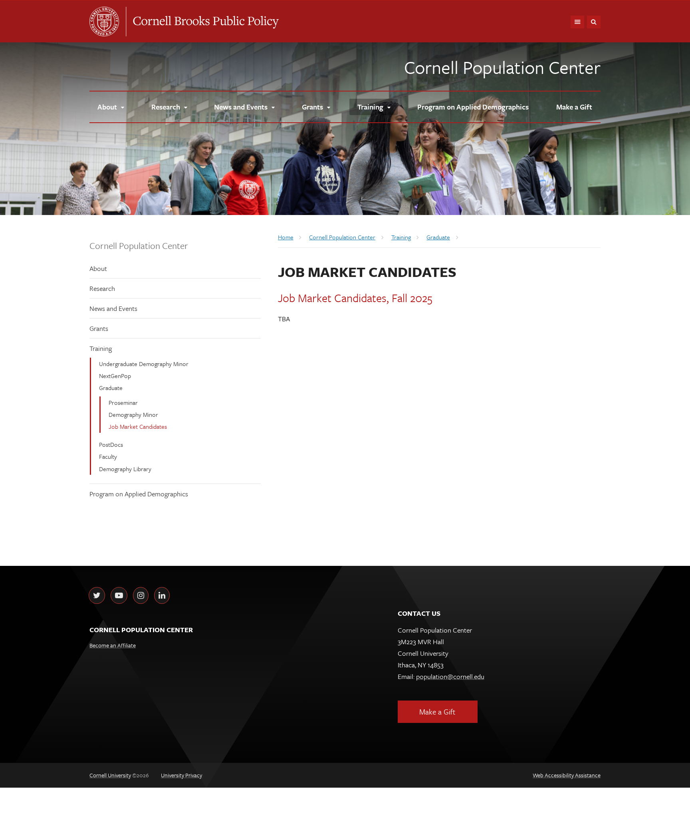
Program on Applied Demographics (138, 494)
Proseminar (123, 402)
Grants (98, 328)
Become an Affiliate (112, 645)
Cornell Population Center (502, 67)
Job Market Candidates (138, 426)
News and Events (113, 308)
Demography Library (125, 468)
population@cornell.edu (450, 676)
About (98, 268)
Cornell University (107, 21)
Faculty (108, 456)
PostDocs (111, 444)
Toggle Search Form (594, 22)
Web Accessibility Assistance (567, 775)
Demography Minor (133, 414)
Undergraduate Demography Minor (143, 363)
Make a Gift (437, 711)
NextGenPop (115, 375)
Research (102, 288)
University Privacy (181, 775)
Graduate (111, 387)
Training (100, 348)
